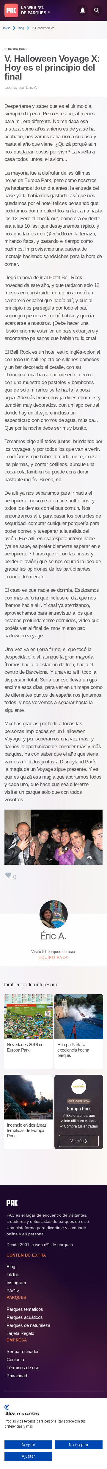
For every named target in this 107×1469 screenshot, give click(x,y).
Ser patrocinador (23, 1351)
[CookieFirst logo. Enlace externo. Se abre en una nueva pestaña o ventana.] (6, 1407)
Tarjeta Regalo (20, 1333)
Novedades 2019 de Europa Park (25, 1047)
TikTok (13, 1274)
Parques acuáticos (25, 1317)
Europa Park (16, 49)
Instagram (16, 1282)
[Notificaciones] (82, 10)
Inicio (6, 28)
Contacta (15, 1359)
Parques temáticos (25, 1309)
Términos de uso (23, 1367)
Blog (21, 28)
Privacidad (17, 1375)
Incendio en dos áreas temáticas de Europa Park (27, 1130)
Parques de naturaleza (28, 1325)
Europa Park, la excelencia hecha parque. (73, 1050)
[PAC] (11, 10)
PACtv (13, 1290)
